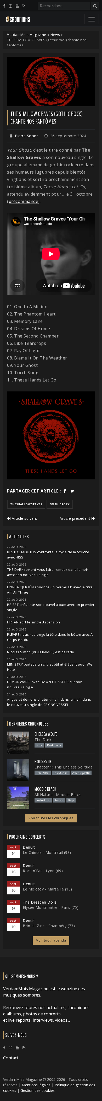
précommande (23, 201)
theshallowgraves (26, 504)
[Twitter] (72, 491)
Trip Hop (42, 772)
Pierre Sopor (26, 135)
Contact (10, 1058)
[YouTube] (17, 5)
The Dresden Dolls (40, 902)
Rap (71, 800)
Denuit (29, 847)
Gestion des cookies (37, 1090)
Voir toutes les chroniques (51, 818)
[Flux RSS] (23, 5)
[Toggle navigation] (91, 19)
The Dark (43, 739)
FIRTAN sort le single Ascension (33, 622)
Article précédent (76, 518)
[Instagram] (10, 5)
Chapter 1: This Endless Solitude (64, 767)
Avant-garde (81, 772)
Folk (39, 745)
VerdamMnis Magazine (26, 34)
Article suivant (24, 518)
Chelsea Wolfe (46, 734)
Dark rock (54, 745)
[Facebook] (4, 5)
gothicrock (60, 504)
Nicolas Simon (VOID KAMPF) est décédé (40, 652)
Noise (59, 800)
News (55, 34)
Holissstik (43, 762)
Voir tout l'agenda (51, 940)
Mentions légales (36, 1084)
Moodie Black (45, 789)
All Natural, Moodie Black (58, 794)
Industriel (61, 772)
